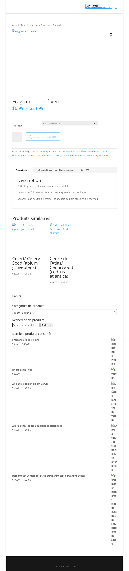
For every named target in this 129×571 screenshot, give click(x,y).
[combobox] (64, 311)
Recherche (47, 325)
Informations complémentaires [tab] (55, 170)
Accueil (15, 25)
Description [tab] (22, 170)
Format (18, 125)
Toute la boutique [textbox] (63, 312)
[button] (111, 35)
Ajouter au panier (42, 136)
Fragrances (69, 151)
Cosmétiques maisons (49, 151)
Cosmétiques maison (48, 155)
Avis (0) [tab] (84, 170)
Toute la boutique (30, 25)
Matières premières (88, 151)
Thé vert (103, 155)
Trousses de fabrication (98, 8)
